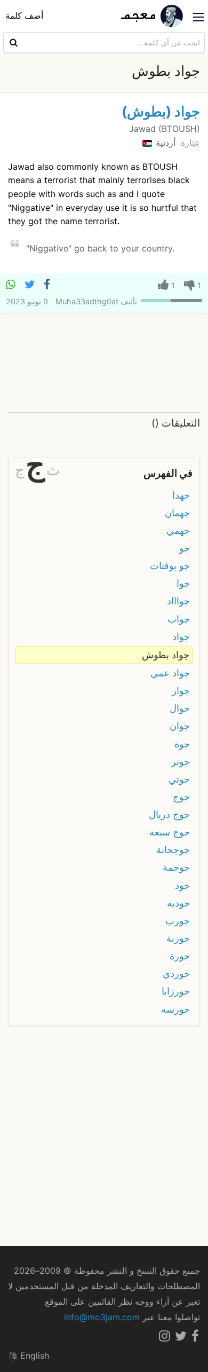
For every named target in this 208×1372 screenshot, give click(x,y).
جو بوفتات (170, 565)
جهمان (177, 512)
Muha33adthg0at (86, 301)
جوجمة (176, 867)
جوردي (176, 973)
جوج (181, 796)
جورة (180, 955)
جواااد (178, 600)
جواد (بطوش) (161, 111)
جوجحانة (173, 849)
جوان (180, 725)
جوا (183, 583)
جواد (181, 636)
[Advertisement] (104, 363)
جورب (177, 920)
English (33, 1355)
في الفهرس (168, 473)
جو (184, 548)
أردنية (164, 142)
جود (182, 885)
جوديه (178, 903)
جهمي (178, 530)
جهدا (181, 495)
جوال (180, 708)
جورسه (175, 1009)
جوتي (179, 779)
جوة (182, 744)
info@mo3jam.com (102, 1317)
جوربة (178, 938)
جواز (181, 690)
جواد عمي (170, 673)
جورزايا (176, 991)
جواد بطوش (165, 654)
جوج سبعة (169, 832)
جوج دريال (169, 814)
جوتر (180, 761)
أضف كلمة (24, 15)
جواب (178, 619)
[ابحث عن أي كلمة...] (12, 42)
